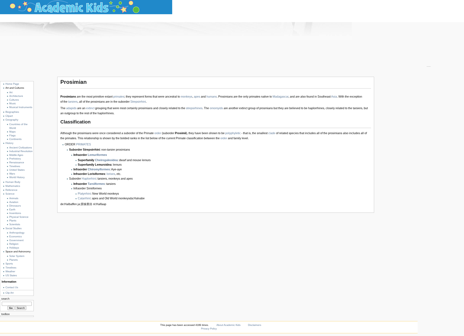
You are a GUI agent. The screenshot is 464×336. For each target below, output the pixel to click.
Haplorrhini (89, 178)
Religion (13, 244)
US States (11, 275)
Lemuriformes (97, 154)
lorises (111, 173)
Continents (15, 139)
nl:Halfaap (99, 204)
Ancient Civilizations (20, 147)
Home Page (12, 83)
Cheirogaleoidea (106, 160)
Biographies (12, 111)
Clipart (9, 115)
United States (17, 170)
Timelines (14, 166)
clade (271, 133)
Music (12, 103)
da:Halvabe (137, 198)
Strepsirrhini (138, 101)
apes (197, 96)
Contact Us (11, 287)
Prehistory (15, 158)
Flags (12, 135)
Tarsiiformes (96, 183)
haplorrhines (316, 108)
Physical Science (18, 217)
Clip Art (9, 292)
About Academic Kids (228, 325)
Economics (15, 236)
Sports (9, 263)
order (157, 133)
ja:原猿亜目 (85, 204)
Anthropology (16, 232)
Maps (12, 131)
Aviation (13, 202)
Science (9, 193)
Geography (11, 119)
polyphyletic (233, 133)
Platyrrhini (84, 193)
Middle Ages (16, 155)
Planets (13, 260)
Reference (11, 189)
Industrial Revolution (21, 151)
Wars (12, 173)
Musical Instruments (20, 107)
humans (211, 96)
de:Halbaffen (68, 204)
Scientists (14, 224)
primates (118, 96)
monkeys (186, 96)
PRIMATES (83, 144)
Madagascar (280, 96)
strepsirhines (194, 108)
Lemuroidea (103, 164)
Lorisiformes (96, 173)
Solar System (16, 256)
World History (17, 177)
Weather (10, 271)
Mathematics (12, 185)
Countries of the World (18, 126)
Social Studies (13, 228)
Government (16, 240)
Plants (12, 220)
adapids (71, 108)
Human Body (12, 181)
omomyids (216, 108)
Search (5, 298)
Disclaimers (254, 325)
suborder (124, 101)
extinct (90, 108)
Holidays (14, 247)
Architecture (16, 96)
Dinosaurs (15, 205)
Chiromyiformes (99, 169)
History (9, 143)
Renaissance (16, 162)
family (237, 138)
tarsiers (73, 101)
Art (11, 92)
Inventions (15, 213)
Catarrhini (84, 198)
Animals (13, 198)
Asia (334, 96)
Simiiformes (94, 188)
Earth (12, 209)
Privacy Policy (209, 328)
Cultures (14, 99)
